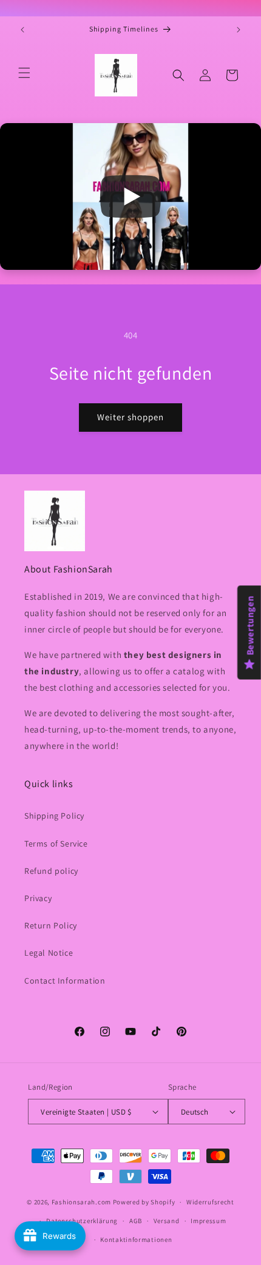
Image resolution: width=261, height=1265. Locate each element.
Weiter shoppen (130, 417)
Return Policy (50, 925)
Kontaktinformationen (136, 1239)
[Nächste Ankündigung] (238, 29)
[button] (24, 72)
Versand (167, 1220)
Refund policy (51, 870)
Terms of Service (56, 843)
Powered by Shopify (144, 1202)
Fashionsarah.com (81, 1202)
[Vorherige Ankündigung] (22, 29)
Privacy (38, 898)
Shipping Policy (54, 815)
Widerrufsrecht (210, 1202)
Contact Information (64, 980)
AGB (135, 1220)
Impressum (208, 1220)
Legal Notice (48, 952)
